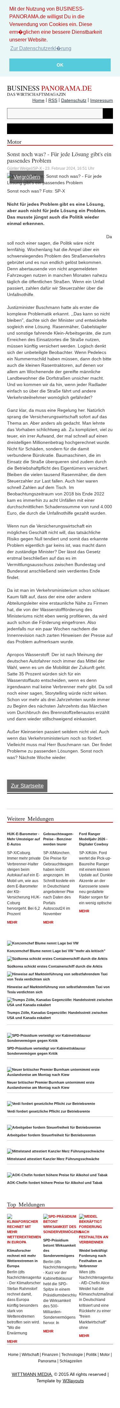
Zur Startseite (27, 786)
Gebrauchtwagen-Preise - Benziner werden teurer (58, 839)
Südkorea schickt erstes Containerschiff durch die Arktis (54, 966)
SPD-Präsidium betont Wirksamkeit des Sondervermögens (59, 1248)
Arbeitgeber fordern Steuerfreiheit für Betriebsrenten (51, 1135)
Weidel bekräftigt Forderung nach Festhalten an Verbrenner (93, 1258)
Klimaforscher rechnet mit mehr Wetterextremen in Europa (22, 1258)
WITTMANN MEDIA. (32, 1374)
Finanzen (50, 1354)
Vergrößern (26, 177)
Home (38, 100)
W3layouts (73, 1380)
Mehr (12, 922)
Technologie (72, 1354)
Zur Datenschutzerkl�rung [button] (40, 48)
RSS (52, 100)
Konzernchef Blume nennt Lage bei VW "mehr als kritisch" (56, 951)
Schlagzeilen (71, 1361)
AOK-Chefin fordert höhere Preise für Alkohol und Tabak (54, 1183)
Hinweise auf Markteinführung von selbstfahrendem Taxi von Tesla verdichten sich (58, 989)
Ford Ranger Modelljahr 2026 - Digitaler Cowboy (93, 839)
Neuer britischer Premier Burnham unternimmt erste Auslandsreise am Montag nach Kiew (50, 1084)
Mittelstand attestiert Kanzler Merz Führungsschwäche (53, 1159)
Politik (91, 1354)
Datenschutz (73, 100)
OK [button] (60, 65)
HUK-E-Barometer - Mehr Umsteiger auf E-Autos (23, 839)
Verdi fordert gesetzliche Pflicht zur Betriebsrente (48, 1111)
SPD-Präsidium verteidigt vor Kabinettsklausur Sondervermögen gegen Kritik (46, 1050)
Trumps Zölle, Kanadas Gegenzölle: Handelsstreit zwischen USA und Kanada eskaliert (57, 1015)
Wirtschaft (30, 1354)
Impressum (101, 100)
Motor (105, 1354)
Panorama (47, 1361)
